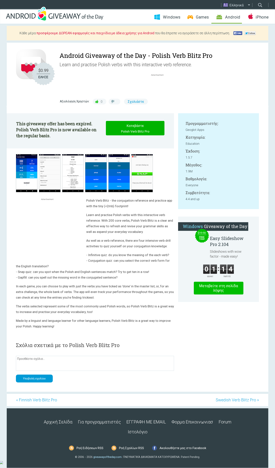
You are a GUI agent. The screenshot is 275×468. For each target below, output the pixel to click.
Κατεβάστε (135, 128)
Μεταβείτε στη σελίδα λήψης (218, 288)
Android (232, 17)
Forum (225, 422)
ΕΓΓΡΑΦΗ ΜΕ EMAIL (146, 422)
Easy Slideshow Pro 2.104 (227, 241)
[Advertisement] (159, 85)
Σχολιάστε (136, 102)
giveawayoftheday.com (107, 457)
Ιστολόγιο (137, 431)
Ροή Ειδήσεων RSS (90, 448)
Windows (171, 17)
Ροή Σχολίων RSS (131, 448)
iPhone (262, 17)
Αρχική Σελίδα (58, 422)
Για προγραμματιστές (99, 422)
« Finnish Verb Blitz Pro (36, 400)
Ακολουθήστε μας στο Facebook (183, 448)
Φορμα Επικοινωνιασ (192, 422)
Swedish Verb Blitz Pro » (237, 400)
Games (202, 17)
